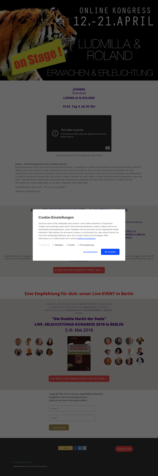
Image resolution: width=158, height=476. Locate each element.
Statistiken (59, 245)
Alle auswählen (110, 252)
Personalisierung (87, 245)
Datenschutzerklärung (86, 239)
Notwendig (45, 245)
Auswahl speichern (90, 252)
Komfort (71, 245)
